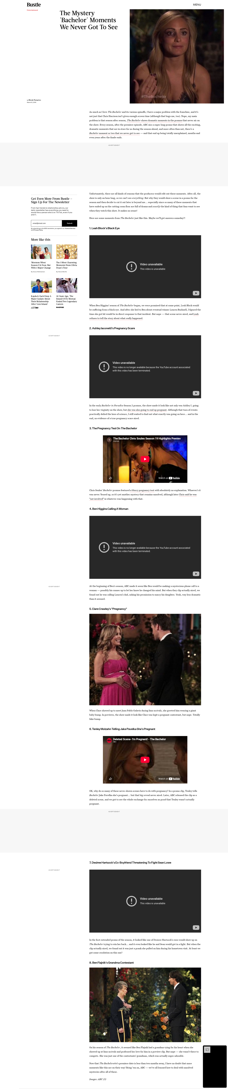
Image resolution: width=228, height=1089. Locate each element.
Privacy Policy (38, 230)
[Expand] (206, 1047)
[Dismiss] (224, 1047)
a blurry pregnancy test (142, 490)
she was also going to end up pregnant (147, 409)
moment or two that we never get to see (114, 133)
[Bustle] (34, 4)
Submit (69, 223)
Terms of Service (70, 228)
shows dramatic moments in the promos (154, 120)
